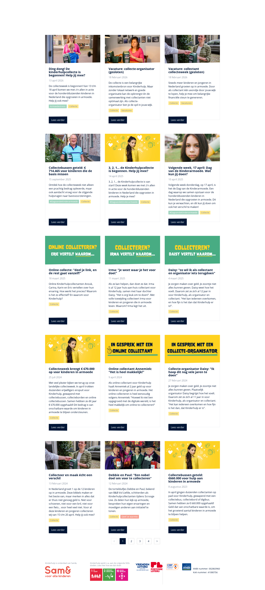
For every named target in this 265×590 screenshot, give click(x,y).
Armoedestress (57, 106)
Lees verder (58, 120)
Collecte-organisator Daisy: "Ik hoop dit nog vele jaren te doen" (191, 372)
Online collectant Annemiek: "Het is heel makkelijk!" (130, 370)
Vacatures (127, 110)
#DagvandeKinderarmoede (64, 201)
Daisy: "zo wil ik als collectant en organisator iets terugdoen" (191, 271)
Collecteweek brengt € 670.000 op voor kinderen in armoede (71, 370)
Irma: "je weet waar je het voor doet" (132, 271)
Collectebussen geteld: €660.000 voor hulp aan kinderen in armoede (185, 478)
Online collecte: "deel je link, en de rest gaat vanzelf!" (73, 271)
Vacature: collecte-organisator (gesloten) (131, 70)
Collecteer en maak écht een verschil (70, 476)
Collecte (73, 106)
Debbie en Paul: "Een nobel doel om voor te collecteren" (130, 476)
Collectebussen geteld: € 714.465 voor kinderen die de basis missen (70, 171)
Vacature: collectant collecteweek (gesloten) (186, 70)
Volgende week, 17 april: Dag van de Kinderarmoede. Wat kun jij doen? (190, 171)
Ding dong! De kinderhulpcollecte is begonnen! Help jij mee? (67, 72)
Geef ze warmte (130, 516)
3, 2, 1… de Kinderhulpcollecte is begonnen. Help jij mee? (131, 169)
